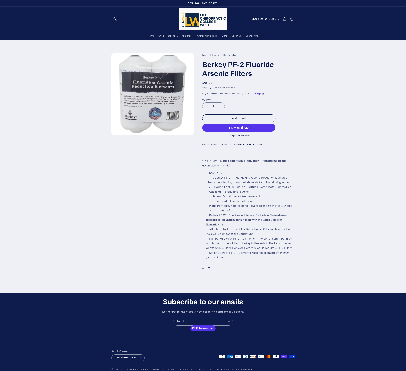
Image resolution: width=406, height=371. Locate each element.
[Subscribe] (229, 321)
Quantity (206, 100)
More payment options (239, 135)
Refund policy (169, 369)
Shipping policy (222, 369)
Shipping (206, 88)
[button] (115, 19)
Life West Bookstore (129, 369)
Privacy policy (185, 369)
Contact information (242, 369)
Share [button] (208, 268)
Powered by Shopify (149, 369)
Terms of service (204, 369)
